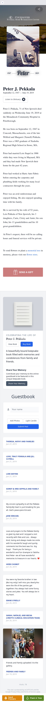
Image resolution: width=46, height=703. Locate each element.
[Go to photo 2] (23, 656)
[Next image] (40, 643)
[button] (23, 643)
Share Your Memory (16, 383)
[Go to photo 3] (24, 656)
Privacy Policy (16, 692)
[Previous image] (5, 643)
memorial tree (33, 250)
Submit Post (23, 426)
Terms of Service (30, 692)
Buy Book (27, 344)
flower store (32, 254)
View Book (12, 344)
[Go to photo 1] (21, 656)
